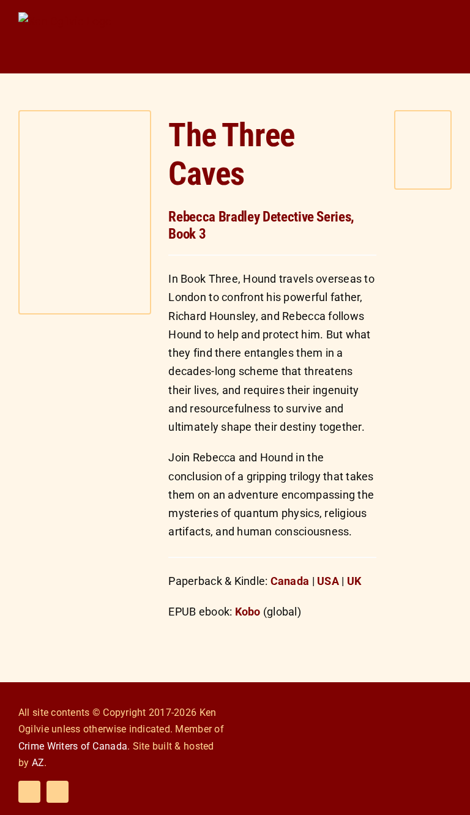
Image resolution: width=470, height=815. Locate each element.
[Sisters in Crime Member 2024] (415, 699)
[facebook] (29, 792)
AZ (38, 762)
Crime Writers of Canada (72, 746)
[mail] (58, 792)
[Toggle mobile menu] (447, 19)
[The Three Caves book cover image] (85, 116)
